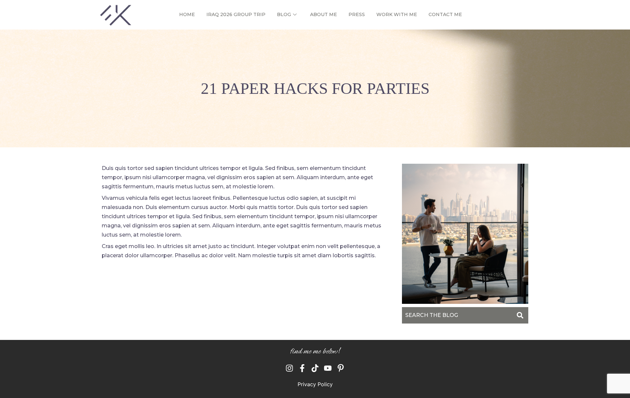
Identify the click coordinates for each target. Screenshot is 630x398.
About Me (323, 14)
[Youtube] (327, 368)
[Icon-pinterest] (340, 368)
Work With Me (396, 14)
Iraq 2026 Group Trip (235, 14)
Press (356, 14)
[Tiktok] (315, 368)
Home (187, 14)
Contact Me (445, 14)
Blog (284, 14)
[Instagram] (289, 368)
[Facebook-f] (302, 368)
